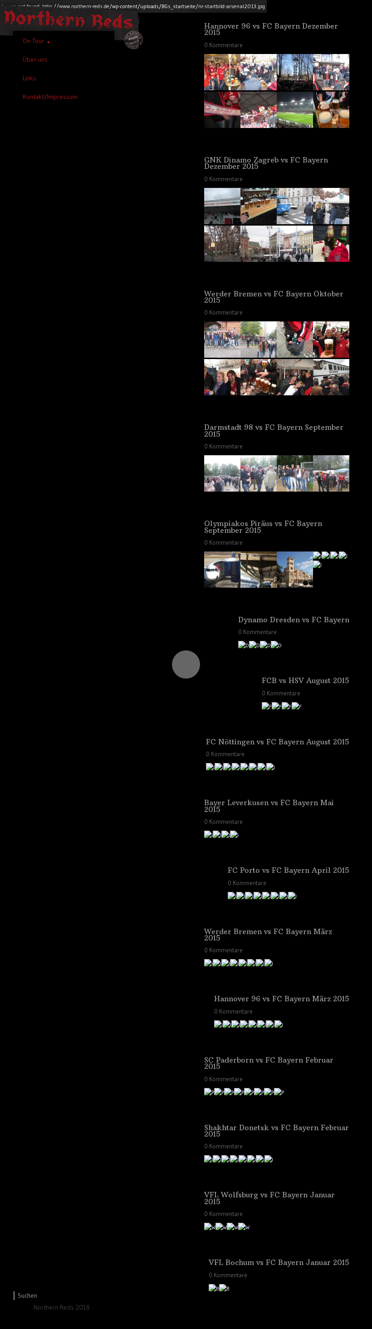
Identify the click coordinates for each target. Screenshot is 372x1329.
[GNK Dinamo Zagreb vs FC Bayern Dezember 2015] (222, 220)
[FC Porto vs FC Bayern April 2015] (232, 896)
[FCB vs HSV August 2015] (267, 706)
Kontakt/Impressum (50, 97)
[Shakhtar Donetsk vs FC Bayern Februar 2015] (208, 1159)
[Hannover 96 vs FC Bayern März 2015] (218, 1024)
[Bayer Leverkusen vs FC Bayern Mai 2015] (208, 835)
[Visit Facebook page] (21, 1310)
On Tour (33, 41)
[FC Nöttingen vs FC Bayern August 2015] (210, 767)
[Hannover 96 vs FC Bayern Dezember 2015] (222, 87)
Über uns (35, 59)
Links (29, 78)
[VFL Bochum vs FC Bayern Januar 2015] (214, 1288)
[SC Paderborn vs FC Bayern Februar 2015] (209, 1092)
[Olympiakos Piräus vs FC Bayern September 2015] (222, 584)
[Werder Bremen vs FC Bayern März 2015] (208, 963)
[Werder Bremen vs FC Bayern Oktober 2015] (222, 354)
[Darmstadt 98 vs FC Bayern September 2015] (222, 488)
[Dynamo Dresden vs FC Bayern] (243, 645)
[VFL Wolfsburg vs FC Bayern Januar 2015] (209, 1227)
